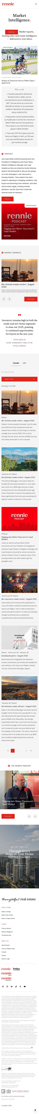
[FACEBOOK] (3, 986)
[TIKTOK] (16, 986)
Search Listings (6, 911)
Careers (4, 955)
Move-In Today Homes (8, 918)
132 (26, 751)
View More (30, 299)
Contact (4, 952)
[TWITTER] (20, 986)
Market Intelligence (7, 932)
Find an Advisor (6, 928)
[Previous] (4, 299)
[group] (19, 65)
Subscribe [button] (11, 32)
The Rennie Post (6, 935)
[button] (19, 865)
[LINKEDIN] (11, 986)
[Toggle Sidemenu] (36, 4)
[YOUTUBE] (24, 986)
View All (7, 199)
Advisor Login (6, 959)
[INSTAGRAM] (7, 986)
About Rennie (6, 945)
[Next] (9, 299)
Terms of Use (12, 1082)
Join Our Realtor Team (8, 948)
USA (24, 363)
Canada (16, 363)
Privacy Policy (5, 1082)
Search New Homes (7, 915)
